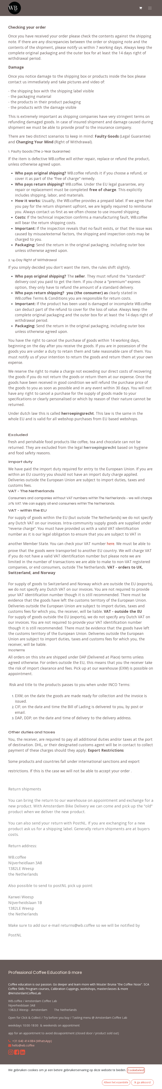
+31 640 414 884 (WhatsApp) (32, 1041)
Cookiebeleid (136, 1070)
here (110, 543)
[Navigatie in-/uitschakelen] (150, 8)
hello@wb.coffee (23, 1045)
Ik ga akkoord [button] (142, 1082)
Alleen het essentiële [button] (116, 1082)
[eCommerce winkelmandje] (140, 8)
